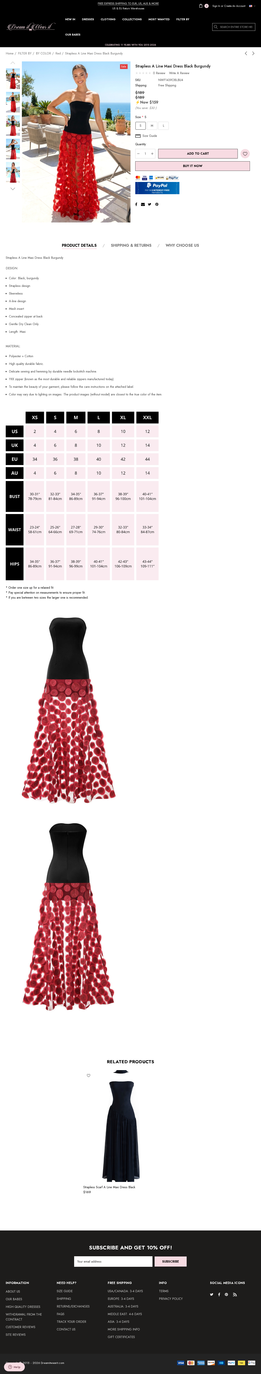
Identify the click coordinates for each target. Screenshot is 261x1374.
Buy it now (192, 166)
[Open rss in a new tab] (235, 1294)
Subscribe (170, 1261)
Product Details (79, 245)
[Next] (252, 53)
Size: (140, 117)
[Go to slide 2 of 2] (13, 189)
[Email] (143, 204)
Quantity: (141, 144)
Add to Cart (198, 153)
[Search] (216, 27)
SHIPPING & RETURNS (131, 245)
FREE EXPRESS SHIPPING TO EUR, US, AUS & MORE (128, 3)
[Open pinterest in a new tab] (227, 1294)
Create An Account (234, 6)
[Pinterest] (157, 204)
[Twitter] (150, 204)
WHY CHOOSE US (182, 245)
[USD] (251, 6)
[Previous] (246, 53)
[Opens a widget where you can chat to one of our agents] (14, 1367)
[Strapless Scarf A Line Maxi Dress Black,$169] (120, 1126)
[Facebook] (136, 204)
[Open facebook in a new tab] (219, 1294)
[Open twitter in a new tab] (212, 1294)
